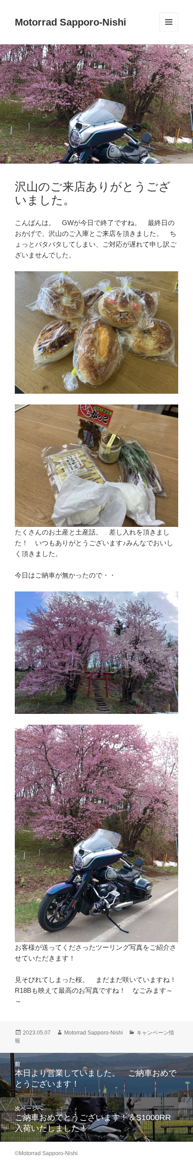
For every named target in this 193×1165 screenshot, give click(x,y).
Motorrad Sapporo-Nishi (70, 22)
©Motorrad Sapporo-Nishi (46, 1153)
